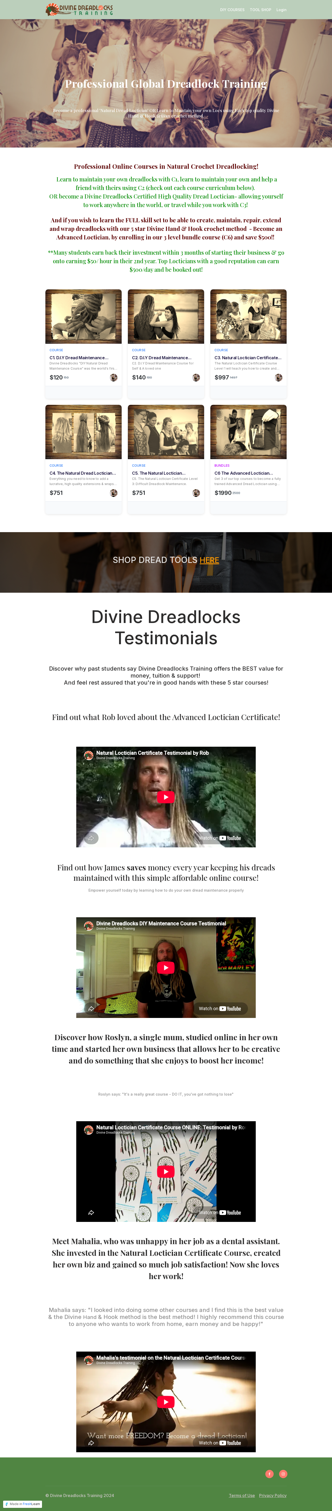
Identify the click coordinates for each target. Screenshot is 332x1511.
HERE (209, 560)
